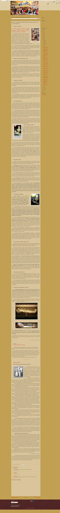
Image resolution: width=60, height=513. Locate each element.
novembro (44, 41)
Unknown (15, 468)
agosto (44, 44)
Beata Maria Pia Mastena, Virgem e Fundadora (45, 53)
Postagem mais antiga (37, 497)
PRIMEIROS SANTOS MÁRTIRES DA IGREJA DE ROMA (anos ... (45, 50)
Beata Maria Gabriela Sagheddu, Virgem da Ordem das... (45, 80)
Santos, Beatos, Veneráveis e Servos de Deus (23, 4)
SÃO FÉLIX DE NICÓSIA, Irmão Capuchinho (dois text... (45, 78)
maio (43, 86)
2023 (43, 31)
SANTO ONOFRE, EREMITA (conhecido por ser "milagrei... (46, 72)
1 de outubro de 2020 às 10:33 (17, 470)
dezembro (44, 40)
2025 (43, 30)
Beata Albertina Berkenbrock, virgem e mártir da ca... (45, 57)
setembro (44, 43)
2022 (43, 32)
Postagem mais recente (14, 497)
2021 (43, 33)
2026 (43, 29)
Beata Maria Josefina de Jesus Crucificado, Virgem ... (45, 55)
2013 (43, 91)
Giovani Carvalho (44, 94)
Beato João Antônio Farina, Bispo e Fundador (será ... (46, 63)
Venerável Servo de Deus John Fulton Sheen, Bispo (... (46, 65)
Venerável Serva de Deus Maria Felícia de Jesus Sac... (45, 69)
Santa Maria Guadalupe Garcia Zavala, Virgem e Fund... (45, 61)
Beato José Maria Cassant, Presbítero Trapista (45, 70)
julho (43, 45)
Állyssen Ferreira (44, 95)
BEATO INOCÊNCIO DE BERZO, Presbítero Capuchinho (45, 82)
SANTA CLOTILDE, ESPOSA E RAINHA (45, 76)
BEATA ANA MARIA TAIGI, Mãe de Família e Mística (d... (46, 74)
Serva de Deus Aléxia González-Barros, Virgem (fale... (46, 67)
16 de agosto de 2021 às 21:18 (17, 477)
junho (43, 46)
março (43, 88)
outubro (44, 42)
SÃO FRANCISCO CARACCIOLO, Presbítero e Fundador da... (45, 84)
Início (13, 15)
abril (43, 87)
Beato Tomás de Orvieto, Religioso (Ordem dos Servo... (45, 59)
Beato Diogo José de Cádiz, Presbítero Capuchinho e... (46, 48)
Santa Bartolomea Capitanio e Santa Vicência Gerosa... (46, 52)
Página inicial (26, 497)
